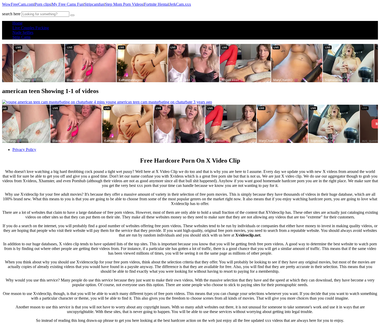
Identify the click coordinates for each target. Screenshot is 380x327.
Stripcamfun (94, 4)
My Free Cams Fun (67, 4)
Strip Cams (21, 37)
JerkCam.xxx (180, 4)
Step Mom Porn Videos (124, 4)
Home (17, 23)
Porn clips (43, 4)
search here (11, 14)
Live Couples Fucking (30, 28)
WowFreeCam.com (18, 4)
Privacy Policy (24, 149)
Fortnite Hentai (156, 4)
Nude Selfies (22, 32)
